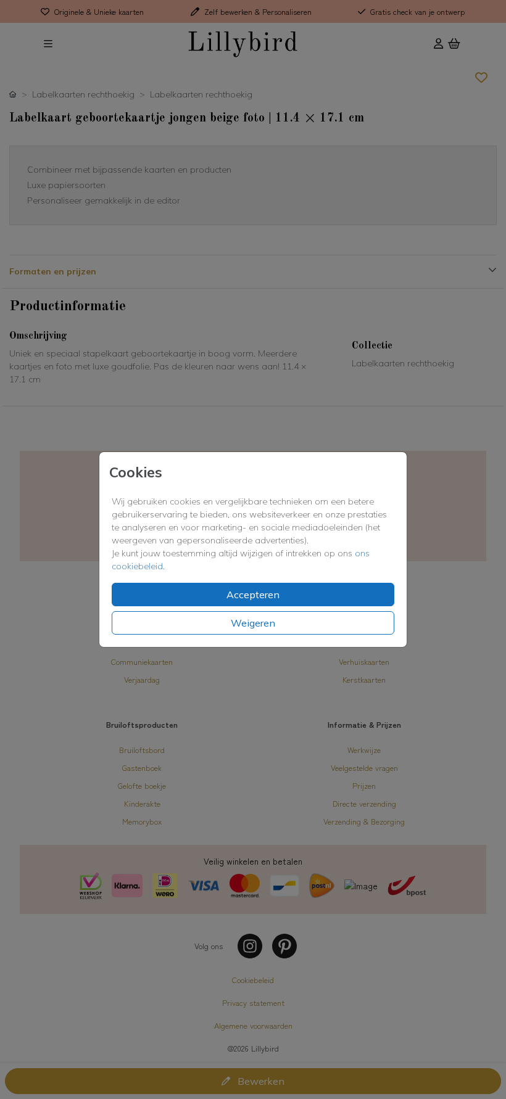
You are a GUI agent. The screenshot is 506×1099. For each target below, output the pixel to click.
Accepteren (253, 594)
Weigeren (253, 623)
